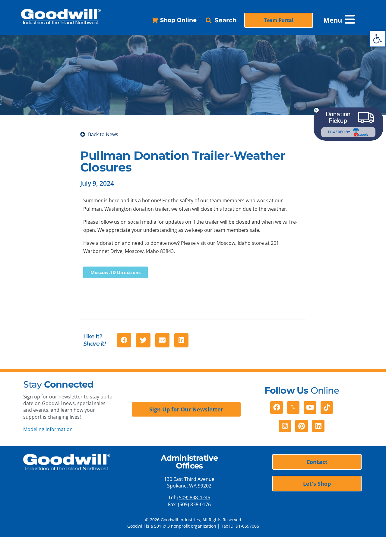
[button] (341, 20)
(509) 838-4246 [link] (193, 497)
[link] (377, 38)
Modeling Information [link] (48, 429)
